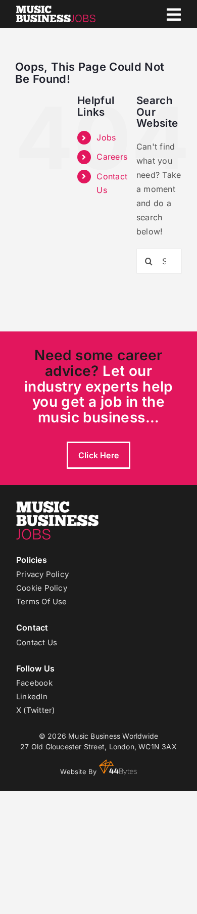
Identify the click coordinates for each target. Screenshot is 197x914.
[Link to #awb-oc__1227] (174, 15)
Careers (111, 157)
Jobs (106, 137)
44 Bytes (118, 767)
